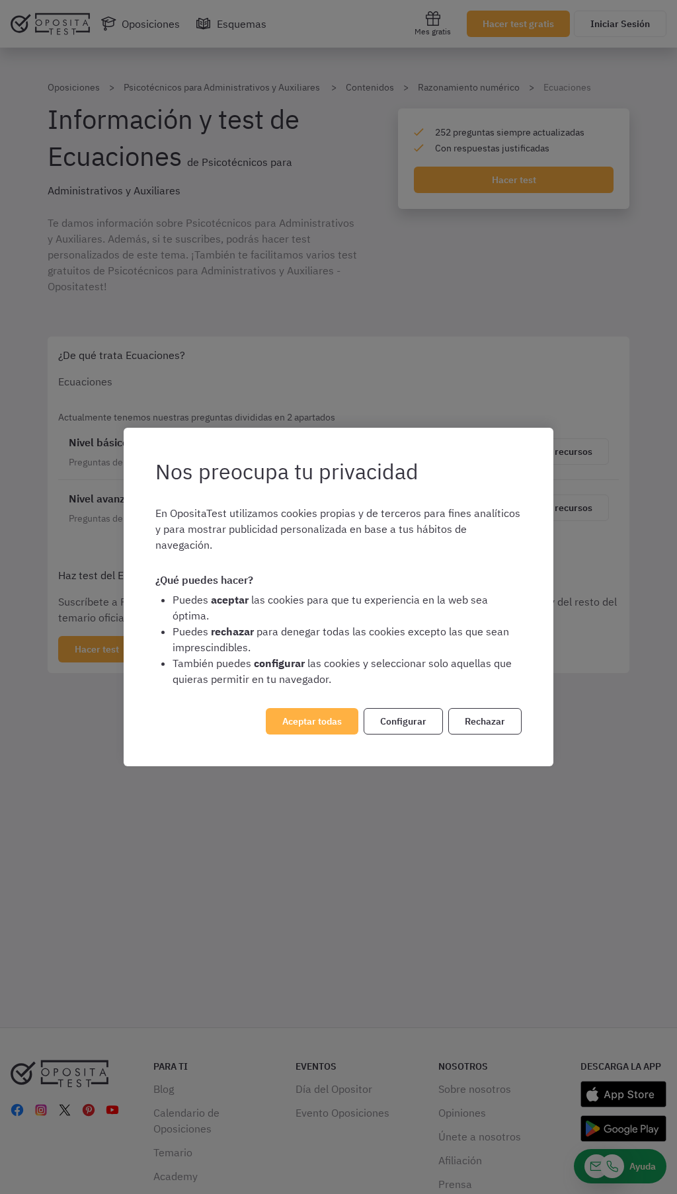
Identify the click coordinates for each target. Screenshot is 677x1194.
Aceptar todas (312, 721)
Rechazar (485, 721)
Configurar (403, 721)
